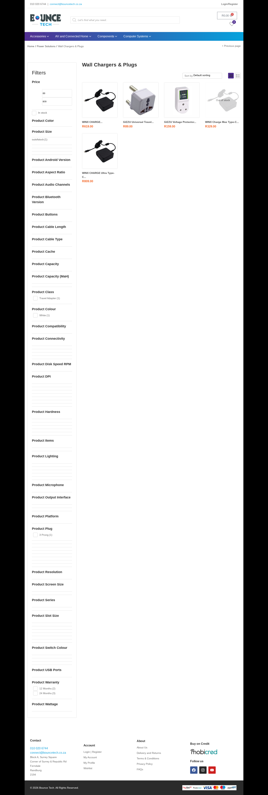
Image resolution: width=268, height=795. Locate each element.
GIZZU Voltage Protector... (180, 122)
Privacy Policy (145, 763)
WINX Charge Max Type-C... (222, 122)
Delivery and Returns (149, 752)
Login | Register (92, 751)
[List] (238, 75)
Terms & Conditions (148, 758)
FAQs (140, 769)
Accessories (38, 36)
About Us (142, 747)
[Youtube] (212, 770)
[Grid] (231, 75)
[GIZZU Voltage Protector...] (182, 100)
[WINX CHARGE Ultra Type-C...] (100, 151)
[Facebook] (193, 770)
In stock (42, 112)
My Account (90, 757)
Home (30, 46)
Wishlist (87, 768)
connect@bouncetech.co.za (66, 4)
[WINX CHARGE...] (100, 100)
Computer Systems (136, 36)
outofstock (39, 139)
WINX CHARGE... (92, 122)
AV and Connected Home (72, 36)
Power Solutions (46, 46)
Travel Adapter (49, 298)
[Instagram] (203, 770)
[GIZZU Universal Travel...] (141, 100)
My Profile (89, 762)
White (44, 315)
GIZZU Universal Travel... (138, 122)
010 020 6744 (39, 748)
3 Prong (45, 534)
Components (106, 36)
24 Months (47, 693)
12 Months (47, 688)
